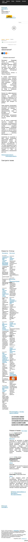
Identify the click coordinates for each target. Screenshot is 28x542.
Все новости (5, 253)
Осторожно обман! (18, 416)
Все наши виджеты (16, 494)
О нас (3, 1)
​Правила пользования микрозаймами (13, 374)
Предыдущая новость (7, 154)
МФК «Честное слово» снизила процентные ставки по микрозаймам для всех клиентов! (5, 358)
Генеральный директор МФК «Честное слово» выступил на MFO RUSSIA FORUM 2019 (5, 260)
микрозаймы (16, 530)
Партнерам (18, 1)
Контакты (24, 1)
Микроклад (12, 438)
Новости (8, 1)
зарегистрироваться (11, 17)
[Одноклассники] (6, 53)
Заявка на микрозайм (19, 423)
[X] (2, 53)
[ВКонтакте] (4, 53)
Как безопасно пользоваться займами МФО (13, 301)
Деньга (11, 476)
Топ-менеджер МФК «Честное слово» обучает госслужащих (5, 326)
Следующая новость (11, 156)
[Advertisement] (9, 204)
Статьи (12, 1)
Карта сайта (4, 2)
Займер (11, 463)
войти (9, 16)
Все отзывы (24, 430)
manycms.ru (24, 538)
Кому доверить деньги (12, 258)
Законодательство (18, 418)
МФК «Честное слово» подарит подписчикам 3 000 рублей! (5, 293)
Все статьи (12, 253)
